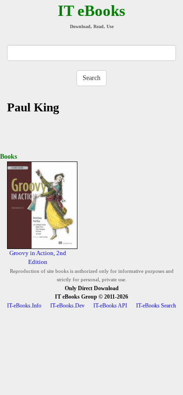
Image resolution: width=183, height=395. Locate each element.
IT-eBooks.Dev (67, 305)
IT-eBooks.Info (24, 305)
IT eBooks (91, 10)
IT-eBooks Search (156, 305)
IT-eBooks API (110, 305)
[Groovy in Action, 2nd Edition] (42, 204)
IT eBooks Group (76, 296)
